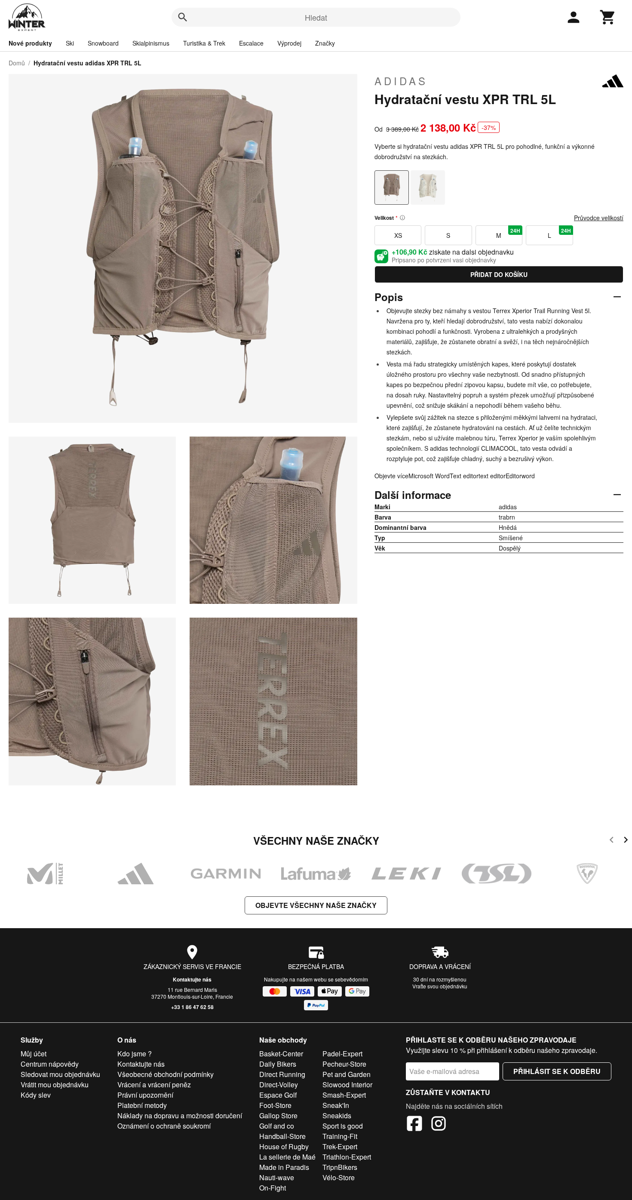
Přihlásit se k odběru (557, 1071)
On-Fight (272, 1188)
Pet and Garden (346, 1074)
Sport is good (342, 1126)
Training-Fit (339, 1136)
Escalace (251, 43)
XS (398, 235)
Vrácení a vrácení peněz (154, 1084)
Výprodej (289, 43)
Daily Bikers (277, 1064)
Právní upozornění (145, 1095)
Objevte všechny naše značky (316, 905)
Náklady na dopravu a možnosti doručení (179, 1115)
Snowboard (103, 43)
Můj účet (33, 1053)
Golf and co (276, 1126)
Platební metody (142, 1105)
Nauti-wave (276, 1177)
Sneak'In (335, 1105)
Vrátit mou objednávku (55, 1084)
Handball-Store (282, 1136)
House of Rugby (284, 1146)
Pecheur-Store (344, 1064)
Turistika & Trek (204, 43)
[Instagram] (438, 1125)
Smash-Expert (344, 1095)
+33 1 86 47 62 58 (192, 1007)
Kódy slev (36, 1095)
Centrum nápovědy (50, 1064)
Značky (325, 43)
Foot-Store (275, 1105)
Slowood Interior (347, 1084)
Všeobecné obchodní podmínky (165, 1074)
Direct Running (282, 1074)
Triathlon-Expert (346, 1157)
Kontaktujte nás (192, 979)
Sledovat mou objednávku (60, 1074)
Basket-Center (281, 1053)
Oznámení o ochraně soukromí (164, 1126)
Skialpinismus (150, 43)
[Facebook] (414, 1125)
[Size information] (402, 218)
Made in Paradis (284, 1167)
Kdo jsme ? (134, 1053)
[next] (626, 841)
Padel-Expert (342, 1053)
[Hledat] (183, 17)
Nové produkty (30, 43)
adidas (401, 81)
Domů (17, 62)
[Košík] (608, 17)
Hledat (316, 17)
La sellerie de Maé (287, 1157)
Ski (70, 43)
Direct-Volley (278, 1084)
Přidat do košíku (499, 274)
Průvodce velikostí (598, 217)
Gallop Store (278, 1115)
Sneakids (336, 1115)
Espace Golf (278, 1095)
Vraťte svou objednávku (439, 986)
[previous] (611, 841)
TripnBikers (339, 1167)
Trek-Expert (339, 1146)
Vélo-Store (338, 1177)
